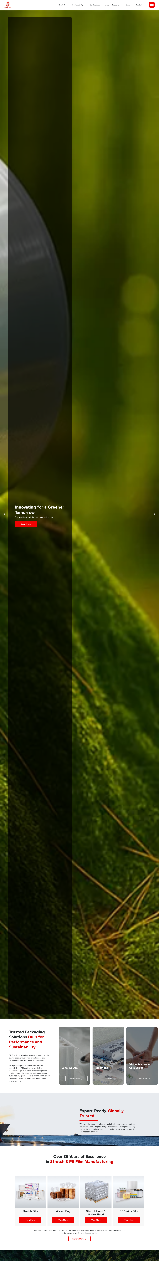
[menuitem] (63, 5)
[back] (4, 514)
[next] (154, 514)
